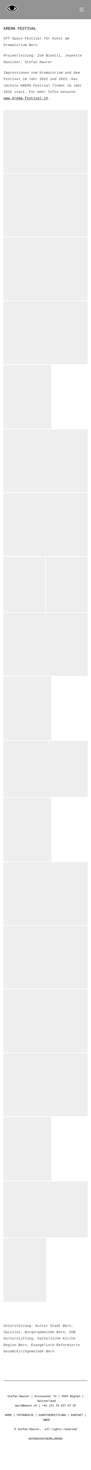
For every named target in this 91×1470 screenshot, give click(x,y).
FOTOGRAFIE (25, 1415)
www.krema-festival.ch (26, 98)
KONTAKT (77, 1415)
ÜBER (46, 1420)
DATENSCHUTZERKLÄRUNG (45, 1438)
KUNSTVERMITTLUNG (52, 1415)
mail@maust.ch (26, 1405)
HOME (8, 1415)
